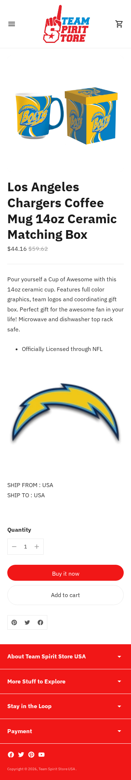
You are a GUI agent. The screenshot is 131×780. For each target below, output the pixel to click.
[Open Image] (65, 114)
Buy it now (65, 573)
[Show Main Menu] (12, 24)
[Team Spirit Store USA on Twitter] (21, 754)
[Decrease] (14, 546)
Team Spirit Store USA (57, 769)
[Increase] (36, 546)
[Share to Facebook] (40, 622)
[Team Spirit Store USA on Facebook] (11, 754)
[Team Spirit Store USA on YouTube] (41, 754)
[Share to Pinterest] (14, 622)
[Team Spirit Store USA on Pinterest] (31, 754)
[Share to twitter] (27, 622)
